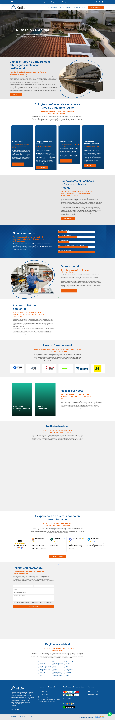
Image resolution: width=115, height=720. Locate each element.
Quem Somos (54, 7)
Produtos (68, 7)
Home (47, 7)
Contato (84, 7)
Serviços (61, 7)
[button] (30, 544)
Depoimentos (77, 7)
